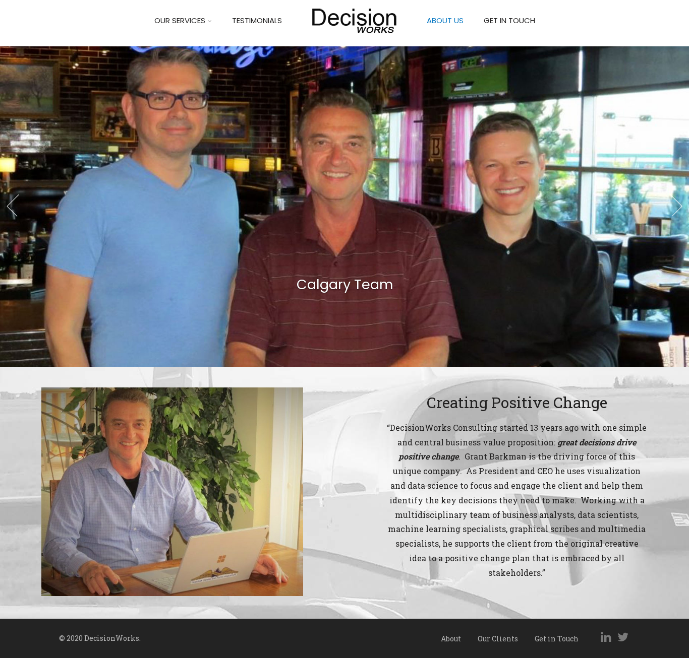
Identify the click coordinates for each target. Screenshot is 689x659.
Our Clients (498, 638)
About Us (445, 20)
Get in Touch (509, 20)
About (451, 638)
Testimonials (257, 20)
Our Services (179, 20)
